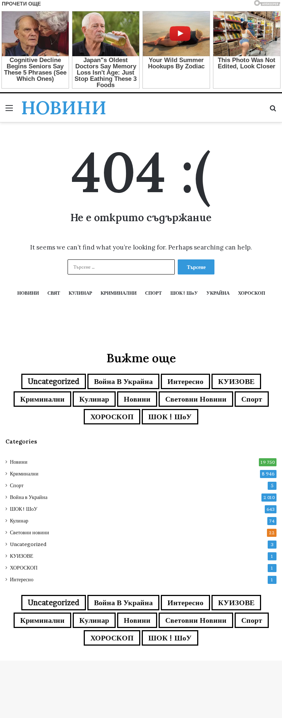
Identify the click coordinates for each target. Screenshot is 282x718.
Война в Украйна (123, 381)
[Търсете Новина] (272, 110)
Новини (137, 399)
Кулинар (94, 399)
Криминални (42, 399)
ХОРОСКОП (112, 416)
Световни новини (196, 399)
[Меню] (9, 110)
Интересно (185, 381)
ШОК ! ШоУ (170, 416)
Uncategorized (53, 381)
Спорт (251, 399)
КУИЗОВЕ (236, 381)
